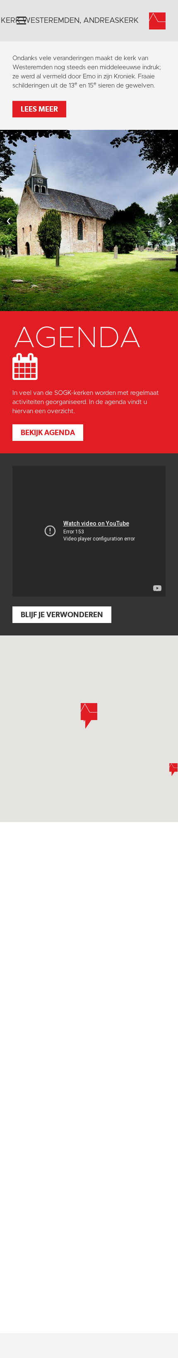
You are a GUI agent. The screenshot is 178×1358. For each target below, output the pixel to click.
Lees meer (39, 109)
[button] (89, 716)
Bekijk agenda (48, 432)
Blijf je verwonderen (62, 614)
